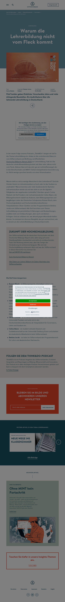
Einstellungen (32, 308)
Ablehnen (33, 304)
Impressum (28, 314)
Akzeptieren (33, 301)
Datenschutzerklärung (35, 314)
